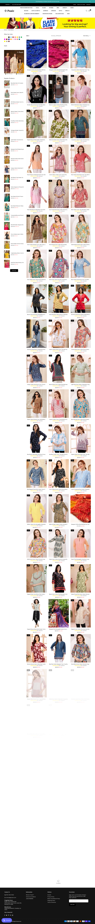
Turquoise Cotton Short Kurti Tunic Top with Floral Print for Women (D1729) (80, 69)
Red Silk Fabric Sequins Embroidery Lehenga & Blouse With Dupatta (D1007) (17, 224)
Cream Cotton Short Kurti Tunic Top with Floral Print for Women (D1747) (36, 874)
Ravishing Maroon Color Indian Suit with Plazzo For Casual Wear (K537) (80, 908)
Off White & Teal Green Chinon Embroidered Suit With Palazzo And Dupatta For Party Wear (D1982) (17, 177)
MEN (58, 7)
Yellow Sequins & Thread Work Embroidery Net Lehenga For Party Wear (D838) (17, 187)
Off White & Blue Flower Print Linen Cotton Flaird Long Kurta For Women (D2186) (36, 769)
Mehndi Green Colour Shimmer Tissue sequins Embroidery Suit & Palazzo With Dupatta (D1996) (17, 111)
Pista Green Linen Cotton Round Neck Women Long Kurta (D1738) (36, 279)
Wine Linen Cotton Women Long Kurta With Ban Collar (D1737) (58, 279)
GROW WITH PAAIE (47, 13)
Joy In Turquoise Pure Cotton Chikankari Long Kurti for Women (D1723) (80, 489)
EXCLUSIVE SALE (60, 13)
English (7, 4)
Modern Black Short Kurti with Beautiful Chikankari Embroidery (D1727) (36, 104)
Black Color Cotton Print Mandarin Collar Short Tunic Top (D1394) (58, 594)
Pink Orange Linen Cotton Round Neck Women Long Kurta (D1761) (58, 244)
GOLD (37, 7)
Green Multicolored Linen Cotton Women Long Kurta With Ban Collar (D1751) (80, 244)
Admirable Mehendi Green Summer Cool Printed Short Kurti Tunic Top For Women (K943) (80, 874)
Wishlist (88, 4)
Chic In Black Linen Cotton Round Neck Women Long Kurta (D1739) (58, 489)
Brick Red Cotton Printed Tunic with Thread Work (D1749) (80, 839)
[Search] (86, 11)
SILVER (44, 7)
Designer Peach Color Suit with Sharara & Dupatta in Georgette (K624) (58, 908)
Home (5, 30)
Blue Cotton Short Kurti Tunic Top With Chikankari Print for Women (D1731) (80, 279)
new (72, 41)
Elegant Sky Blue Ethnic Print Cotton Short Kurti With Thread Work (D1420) (58, 874)
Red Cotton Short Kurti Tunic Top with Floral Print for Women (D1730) (80, 174)
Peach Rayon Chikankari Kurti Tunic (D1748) (36, 174)
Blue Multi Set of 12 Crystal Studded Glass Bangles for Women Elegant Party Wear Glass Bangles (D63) (17, 83)
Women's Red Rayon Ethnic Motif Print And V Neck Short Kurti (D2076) (80, 314)
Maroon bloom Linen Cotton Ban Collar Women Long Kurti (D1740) (36, 664)
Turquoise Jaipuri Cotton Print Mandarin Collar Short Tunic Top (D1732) (80, 139)
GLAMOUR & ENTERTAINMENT (31, 13)
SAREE (71, 7)
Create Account (81, 4)
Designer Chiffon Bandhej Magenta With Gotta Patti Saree (58, 69)
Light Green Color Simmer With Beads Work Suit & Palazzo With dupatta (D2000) (17, 139)
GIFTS (60, 10)
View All (14, 270)
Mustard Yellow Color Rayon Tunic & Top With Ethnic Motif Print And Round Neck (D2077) (58, 839)
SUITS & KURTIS (36, 10)
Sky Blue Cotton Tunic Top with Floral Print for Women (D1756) (58, 454)
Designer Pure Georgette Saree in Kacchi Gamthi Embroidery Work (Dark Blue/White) (58, 629)
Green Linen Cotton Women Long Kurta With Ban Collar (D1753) (58, 559)
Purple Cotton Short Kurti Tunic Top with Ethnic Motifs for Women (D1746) (80, 454)
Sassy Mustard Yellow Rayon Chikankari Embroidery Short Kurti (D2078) (58, 314)
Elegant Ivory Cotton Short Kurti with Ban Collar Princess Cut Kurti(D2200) (80, 629)
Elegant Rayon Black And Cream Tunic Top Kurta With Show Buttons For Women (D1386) (36, 629)
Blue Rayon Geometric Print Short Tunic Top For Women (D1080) (36, 454)
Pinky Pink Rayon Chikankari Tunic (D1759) (36, 209)
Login (74, 4)
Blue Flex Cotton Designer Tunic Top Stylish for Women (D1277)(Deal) (58, 664)
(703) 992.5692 (17, 4)
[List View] (28, 35)
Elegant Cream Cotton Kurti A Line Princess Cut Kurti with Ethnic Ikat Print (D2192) (80, 734)
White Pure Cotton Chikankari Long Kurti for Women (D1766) (58, 699)
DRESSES (53, 10)
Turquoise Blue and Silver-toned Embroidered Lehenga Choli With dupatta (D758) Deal (17, 215)
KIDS (68, 13)
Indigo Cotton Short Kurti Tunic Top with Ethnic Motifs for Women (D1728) (36, 384)
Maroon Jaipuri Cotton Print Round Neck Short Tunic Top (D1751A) (58, 104)
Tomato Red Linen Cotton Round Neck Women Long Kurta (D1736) (80, 349)
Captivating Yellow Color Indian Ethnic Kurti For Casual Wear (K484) (17, 253)
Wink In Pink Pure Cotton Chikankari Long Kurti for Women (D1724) (80, 104)
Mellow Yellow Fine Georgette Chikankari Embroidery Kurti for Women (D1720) (36, 524)
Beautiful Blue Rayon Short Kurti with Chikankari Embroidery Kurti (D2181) (58, 769)
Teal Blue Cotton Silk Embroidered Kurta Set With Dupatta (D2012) (17, 121)
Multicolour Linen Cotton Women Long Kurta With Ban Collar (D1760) (36, 559)
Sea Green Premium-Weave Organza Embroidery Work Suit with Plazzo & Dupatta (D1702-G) (17, 206)
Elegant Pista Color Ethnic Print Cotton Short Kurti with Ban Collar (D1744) (36, 594)
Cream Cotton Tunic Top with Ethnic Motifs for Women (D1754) (58, 419)
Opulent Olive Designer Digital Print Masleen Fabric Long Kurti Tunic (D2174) (80, 804)
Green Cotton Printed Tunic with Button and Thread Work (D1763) (36, 419)
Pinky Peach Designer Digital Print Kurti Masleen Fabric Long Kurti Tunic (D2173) (36, 839)
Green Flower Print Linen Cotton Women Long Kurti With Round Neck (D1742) (80, 594)
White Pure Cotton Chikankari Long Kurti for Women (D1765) (36, 908)
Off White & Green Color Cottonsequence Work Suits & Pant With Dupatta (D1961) (17, 102)
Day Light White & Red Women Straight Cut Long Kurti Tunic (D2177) (58, 804)
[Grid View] (27, 35)
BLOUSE (26, 10)
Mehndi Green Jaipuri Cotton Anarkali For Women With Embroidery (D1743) (58, 524)
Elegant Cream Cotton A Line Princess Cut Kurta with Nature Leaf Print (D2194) (58, 734)
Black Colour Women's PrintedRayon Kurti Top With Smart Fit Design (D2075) (36, 314)
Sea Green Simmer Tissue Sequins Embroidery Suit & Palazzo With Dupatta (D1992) (17, 196)
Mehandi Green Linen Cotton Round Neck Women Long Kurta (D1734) (58, 139)
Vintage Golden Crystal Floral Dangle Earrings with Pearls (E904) (17, 130)
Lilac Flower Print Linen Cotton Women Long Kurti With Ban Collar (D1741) (58, 209)
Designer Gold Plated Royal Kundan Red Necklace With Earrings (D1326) (17, 149)
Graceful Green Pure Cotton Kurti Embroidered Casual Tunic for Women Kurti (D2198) (80, 699)
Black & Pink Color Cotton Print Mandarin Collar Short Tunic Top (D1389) (58, 384)
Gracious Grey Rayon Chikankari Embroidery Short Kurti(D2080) (36, 349)
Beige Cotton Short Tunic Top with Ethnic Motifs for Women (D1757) (36, 699)
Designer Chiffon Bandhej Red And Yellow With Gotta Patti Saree (80, 524)
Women (51, 7)
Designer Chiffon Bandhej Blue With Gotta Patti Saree (36, 69)
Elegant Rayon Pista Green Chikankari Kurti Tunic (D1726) (36, 139)
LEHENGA (45, 10)
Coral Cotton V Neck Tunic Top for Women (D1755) (58, 174)
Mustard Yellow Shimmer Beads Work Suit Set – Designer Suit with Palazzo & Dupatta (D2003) (17, 158)
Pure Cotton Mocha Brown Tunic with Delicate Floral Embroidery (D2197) (36, 734)
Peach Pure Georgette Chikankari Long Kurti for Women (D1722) (80, 559)
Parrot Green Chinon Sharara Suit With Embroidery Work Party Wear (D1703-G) (17, 243)
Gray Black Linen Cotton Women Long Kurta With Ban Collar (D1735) (80, 664)
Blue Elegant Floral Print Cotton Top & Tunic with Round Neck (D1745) (36, 489)
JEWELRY (64, 7)
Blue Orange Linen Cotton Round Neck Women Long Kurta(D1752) (80, 419)
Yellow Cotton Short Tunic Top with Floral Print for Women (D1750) (58, 349)
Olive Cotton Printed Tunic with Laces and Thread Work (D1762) (36, 244)
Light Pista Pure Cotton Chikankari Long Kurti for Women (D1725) (80, 384)
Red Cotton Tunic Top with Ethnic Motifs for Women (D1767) (80, 209)
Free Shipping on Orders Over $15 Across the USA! (47, 1)
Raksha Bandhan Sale (26, 7)
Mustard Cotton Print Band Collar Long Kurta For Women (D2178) (36, 804)
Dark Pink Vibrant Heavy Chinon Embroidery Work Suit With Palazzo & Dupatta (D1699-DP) (17, 262)
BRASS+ (67, 10)
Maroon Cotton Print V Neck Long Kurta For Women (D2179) (80, 769)
